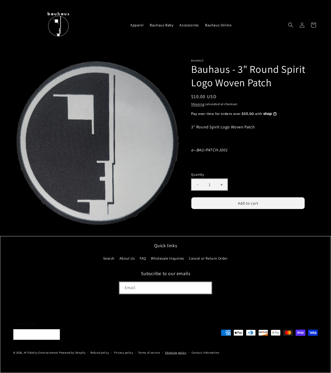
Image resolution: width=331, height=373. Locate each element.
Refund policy (100, 352)
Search (109, 258)
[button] (290, 25)
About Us (127, 258)
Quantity (197, 174)
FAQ (143, 258)
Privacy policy (123, 352)
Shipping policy (175, 352)
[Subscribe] (206, 288)
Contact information (206, 352)
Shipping (197, 104)
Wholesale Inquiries (167, 258)
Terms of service (149, 352)
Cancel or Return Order (208, 258)
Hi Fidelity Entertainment (41, 352)
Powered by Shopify (72, 352)
